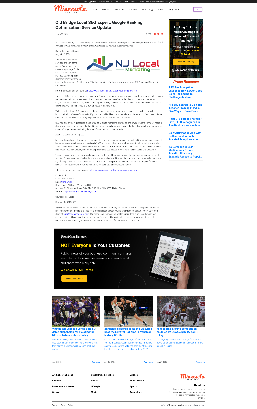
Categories (172, 9)
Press (160, 9)
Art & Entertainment (62, 374)
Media (94, 392)
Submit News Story (185, 62)
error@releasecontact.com (76, 214)
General (105, 9)
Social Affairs (137, 380)
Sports (133, 386)
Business (133, 9)
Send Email (66, 181)
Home (95, 9)
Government (118, 9)
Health (94, 380)
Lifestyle (95, 386)
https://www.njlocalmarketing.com (80, 191)
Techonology (147, 9)
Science (134, 374)
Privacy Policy (67, 405)
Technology (136, 392)
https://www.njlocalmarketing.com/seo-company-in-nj (112, 90)
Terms (55, 405)
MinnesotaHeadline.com (178, 405)
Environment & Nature (63, 386)
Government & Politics (102, 374)
